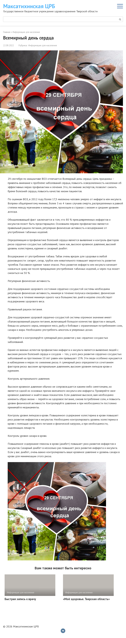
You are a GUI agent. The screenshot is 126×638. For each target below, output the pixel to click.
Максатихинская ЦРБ (29, 6)
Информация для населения (42, 45)
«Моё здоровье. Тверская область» (86, 599)
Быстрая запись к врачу (20, 599)
